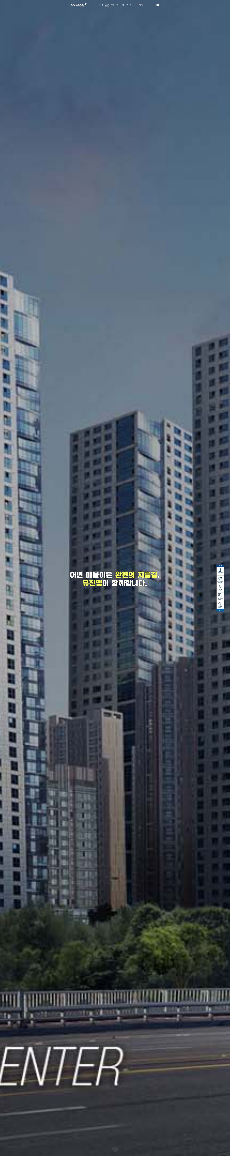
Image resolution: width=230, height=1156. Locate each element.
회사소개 (100, 5)
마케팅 (112, 5)
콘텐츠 (117, 5)
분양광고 (107, 5)
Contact (132, 5)
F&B (127, 5)
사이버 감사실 (140, 5)
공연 (123, 5)
